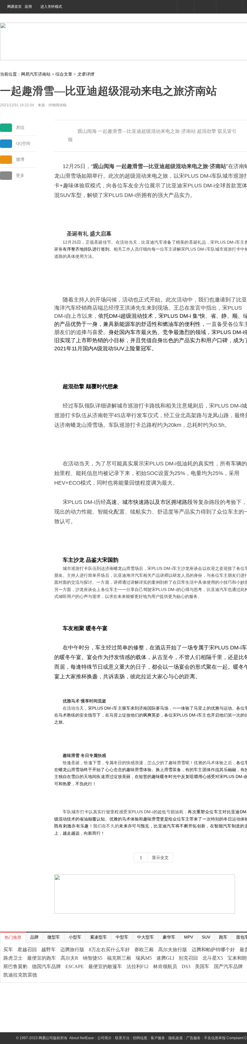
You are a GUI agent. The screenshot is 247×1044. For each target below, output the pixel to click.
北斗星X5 (212, 958)
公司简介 (104, 1038)
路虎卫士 (13, 958)
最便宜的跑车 (41, 958)
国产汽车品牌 (228, 966)
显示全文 (160, 857)
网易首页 (14, 7)
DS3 (186, 966)
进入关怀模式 (51, 7)
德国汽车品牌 (46, 966)
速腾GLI (165, 958)
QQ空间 (23, 143)
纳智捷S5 (92, 958)
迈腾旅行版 (72, 949)
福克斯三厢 (119, 958)
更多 (20, 175)
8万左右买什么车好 (109, 949)
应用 (28, 7)
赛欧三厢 (144, 949)
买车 (8, 949)
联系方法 (122, 1038)
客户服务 (158, 1038)
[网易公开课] (205, 6)
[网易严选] (229, 6)
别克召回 (188, 958)
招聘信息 (140, 1038)
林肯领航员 (165, 966)
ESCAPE (74, 966)
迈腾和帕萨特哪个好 (213, 949)
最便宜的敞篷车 (105, 966)
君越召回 (27, 949)
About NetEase (81, 1038)
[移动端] (185, 6)
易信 (20, 127)
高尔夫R (69, 958)
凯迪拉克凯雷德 (20, 974)
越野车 (48, 949)
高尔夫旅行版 (172, 949)
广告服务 (193, 1038)
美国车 (202, 966)
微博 (20, 159)
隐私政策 (175, 1038)
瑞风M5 (144, 958)
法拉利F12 (138, 966)
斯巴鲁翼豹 (15, 966)
